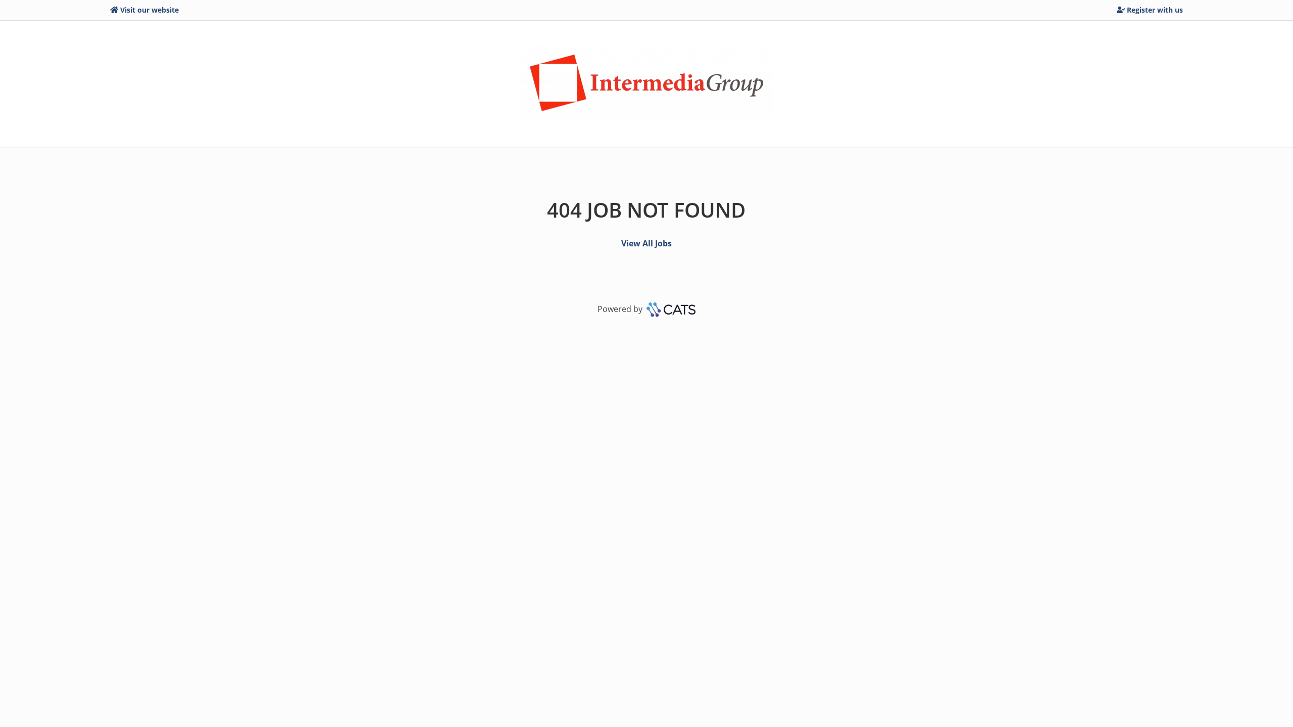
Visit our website (149, 10)
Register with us (1155, 10)
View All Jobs (646, 243)
